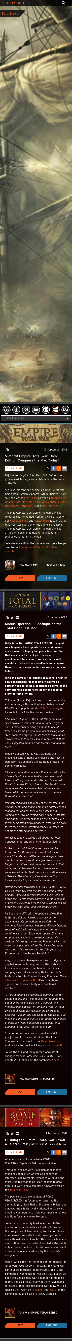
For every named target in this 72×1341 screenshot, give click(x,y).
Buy (20, 578)
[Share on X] (48, 468)
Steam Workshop (51, 1041)
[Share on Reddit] (59, 468)
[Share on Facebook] (53, 468)
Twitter (53, 1289)
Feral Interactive (13, 3)
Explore (51, 578)
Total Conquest (49, 708)
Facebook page (19, 520)
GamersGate (12, 502)
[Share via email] (64, 468)
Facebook (37, 1289)
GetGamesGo (28, 506)
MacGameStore (31, 502)
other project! (53, 1045)
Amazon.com (58, 498)
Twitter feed (41, 520)
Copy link (12, 468)
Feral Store (31, 498)
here (56, 1060)
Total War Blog (18, 1190)
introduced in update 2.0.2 (21, 980)
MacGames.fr (50, 506)
